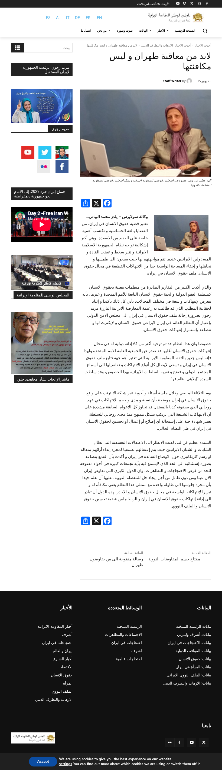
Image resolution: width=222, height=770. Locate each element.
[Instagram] (199, 4)
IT (68, 17)
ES (48, 17)
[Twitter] (203, 742)
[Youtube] (178, 4)
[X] (192, 4)
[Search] (17, 47)
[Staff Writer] (190, 81)
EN (99, 17)
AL (58, 17)
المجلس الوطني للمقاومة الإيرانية (43, 295)
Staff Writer (172, 81)
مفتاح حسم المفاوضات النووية (174, 559)
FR (88, 17)
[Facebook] (207, 4)
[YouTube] (191, 742)
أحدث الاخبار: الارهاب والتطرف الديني (166, 45)
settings (65, 764)
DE (77, 17)
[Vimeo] (184, 4)
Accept (43, 761)
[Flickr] (170, 742)
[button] (204, 30)
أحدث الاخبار (203, 45)
